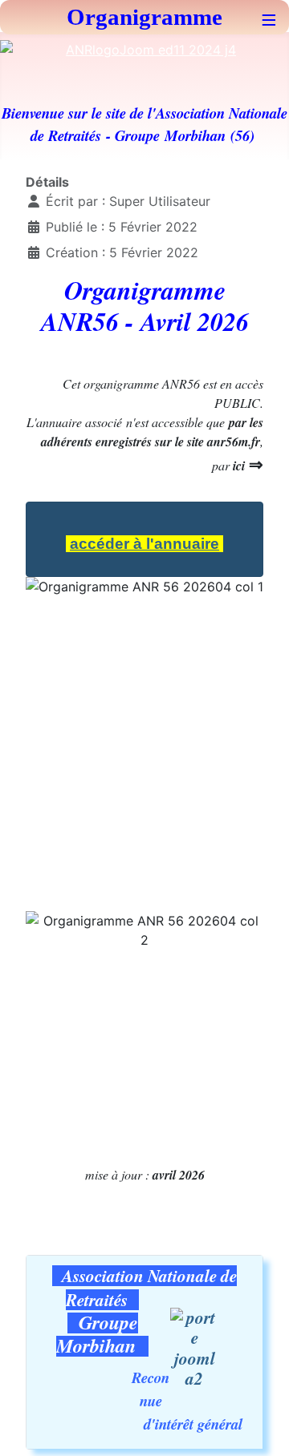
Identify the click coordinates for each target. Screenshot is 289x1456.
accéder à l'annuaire (144, 543)
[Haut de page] (261, 1426)
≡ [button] (269, 16)
